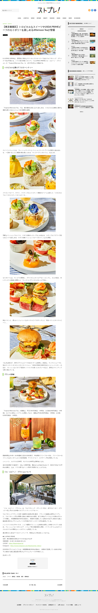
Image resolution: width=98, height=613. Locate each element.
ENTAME (39, 18)
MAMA (58, 18)
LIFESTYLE (26, 18)
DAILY (72, 29)
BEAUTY (45, 18)
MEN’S (70, 18)
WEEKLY (82, 29)
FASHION (52, 18)
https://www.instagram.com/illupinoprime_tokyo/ (25, 546)
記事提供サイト (52, 604)
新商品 (13, 576)
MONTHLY (90, 29)
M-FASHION (77, 18)
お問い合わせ (61, 604)
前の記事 (5, 585)
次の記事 (59, 585)
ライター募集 (69, 604)
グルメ (4, 576)
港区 (22, 576)
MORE (81, 111)
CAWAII (64, 18)
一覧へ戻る (33, 585)
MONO (32, 18)
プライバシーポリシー (28, 604)
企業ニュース (78, 604)
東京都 (18, 576)
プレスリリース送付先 (41, 604)
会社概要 (19, 604)
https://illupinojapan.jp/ (16, 543)
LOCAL (19, 18)
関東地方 (27, 576)
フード (9, 576)
